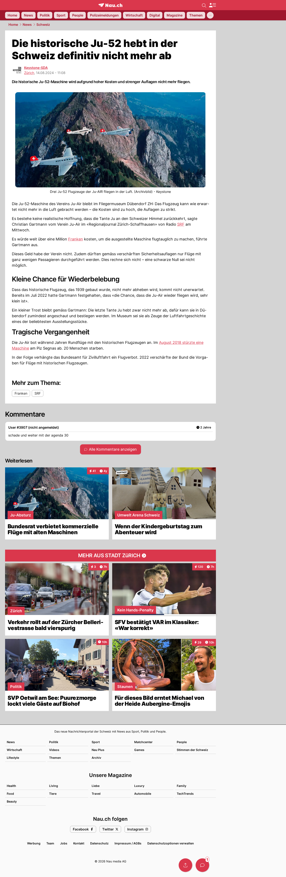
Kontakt (78, 843)
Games (139, 750)
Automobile (142, 793)
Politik (53, 742)
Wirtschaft (14, 750)
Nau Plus (98, 750)
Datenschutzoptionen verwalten (170, 843)
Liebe (95, 786)
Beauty (12, 801)
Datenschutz (99, 843)
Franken (75, 239)
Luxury (139, 786)
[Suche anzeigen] (204, 5)
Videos (54, 750)
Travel (96, 793)
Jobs (63, 843)
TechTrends (185, 793)
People (182, 742)
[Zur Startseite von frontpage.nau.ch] (110, 5)
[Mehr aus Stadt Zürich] (110, 555)
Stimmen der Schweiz (192, 750)
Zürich (29, 73)
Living (53, 786)
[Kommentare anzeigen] (202, 865)
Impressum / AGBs (128, 843)
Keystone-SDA (36, 68)
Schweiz (43, 24)
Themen (55, 757)
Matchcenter (143, 742)
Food (10, 793)
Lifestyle (13, 757)
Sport (96, 742)
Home (13, 24)
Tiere (53, 793)
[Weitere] (210, 15)
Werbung (33, 843)
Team (50, 843)
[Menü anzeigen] (212, 5)
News (27, 24)
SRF (180, 224)
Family (181, 786)
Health (11, 786)
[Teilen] (185, 865)
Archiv (96, 757)
